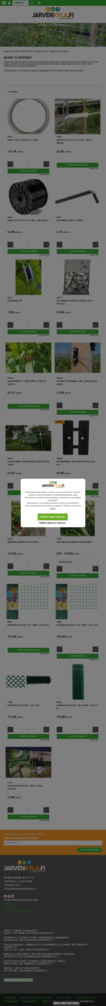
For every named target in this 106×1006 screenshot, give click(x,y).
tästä (53, 508)
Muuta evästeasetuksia (66, 1003)
